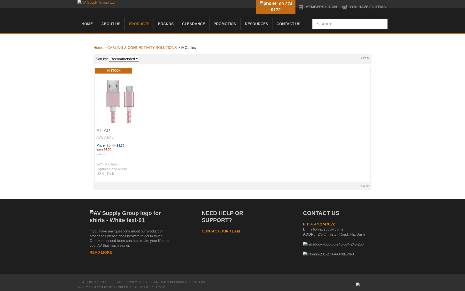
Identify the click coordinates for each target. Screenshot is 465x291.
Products (139, 24)
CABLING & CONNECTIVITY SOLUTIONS (142, 47)
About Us (110, 24)
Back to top (98, 282)
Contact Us (288, 24)
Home (87, 24)
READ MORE (101, 252)
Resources (256, 24)
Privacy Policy (136, 282)
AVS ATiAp (104, 137)
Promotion (225, 24)
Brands (166, 24)
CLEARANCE (193, 24)
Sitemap (116, 282)
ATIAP (103, 130)
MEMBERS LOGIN (321, 7)
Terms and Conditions (167, 282)
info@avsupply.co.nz (326, 229)
